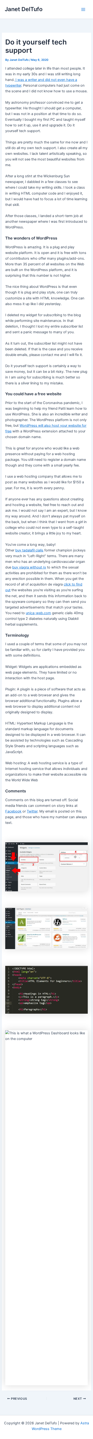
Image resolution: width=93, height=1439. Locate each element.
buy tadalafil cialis (29, 550)
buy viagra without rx (29, 567)
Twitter (32, 811)
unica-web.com (38, 613)
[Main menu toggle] (83, 9)
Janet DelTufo (23, 9)
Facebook (13, 811)
